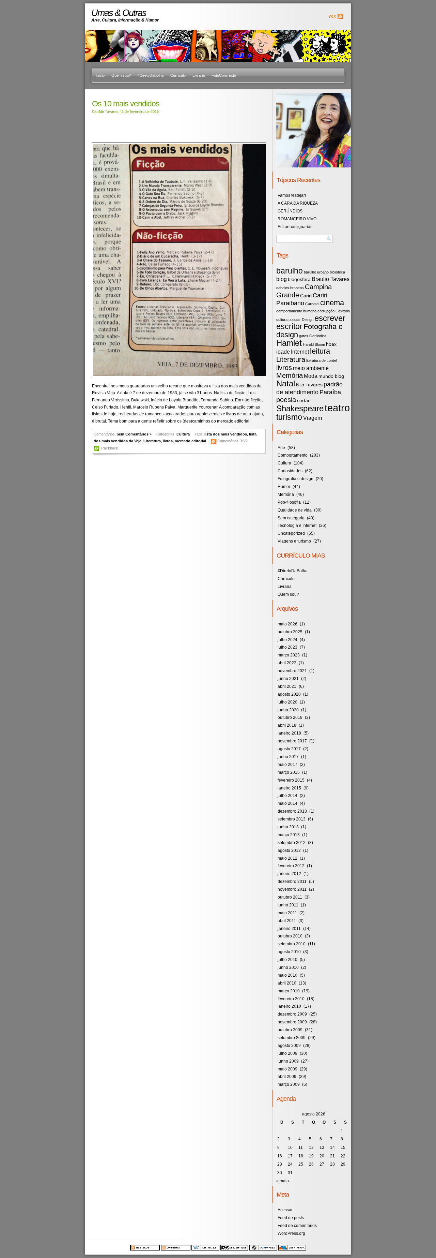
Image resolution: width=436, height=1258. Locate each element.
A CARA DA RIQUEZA (298, 203)
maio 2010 (287, 975)
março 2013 (289, 834)
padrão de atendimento (309, 388)
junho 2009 (288, 1061)
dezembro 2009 (292, 1014)
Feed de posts (291, 1217)
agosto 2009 (289, 1045)
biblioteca (337, 272)
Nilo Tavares (309, 384)
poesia (286, 399)
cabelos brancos (290, 288)
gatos (303, 336)
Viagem (312, 418)
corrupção (325, 311)
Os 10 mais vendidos (125, 103)
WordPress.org (291, 1233)
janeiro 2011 (289, 928)
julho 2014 (287, 795)
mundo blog (331, 376)
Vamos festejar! (292, 195)
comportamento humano (296, 311)
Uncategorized (291, 533)
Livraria (198, 75)
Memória (289, 375)
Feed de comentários (297, 1225)
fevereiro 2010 (291, 998)
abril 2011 (287, 920)
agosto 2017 (289, 748)
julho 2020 (287, 702)
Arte (281, 447)
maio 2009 (287, 1069)
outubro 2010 (290, 936)
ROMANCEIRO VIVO (297, 219)
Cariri (306, 295)
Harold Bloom (314, 344)
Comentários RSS (232, 441)
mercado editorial (190, 441)
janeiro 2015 (289, 788)
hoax (331, 344)
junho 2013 (288, 827)
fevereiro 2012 (291, 865)
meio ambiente (311, 368)
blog (281, 279)
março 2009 (289, 1084)
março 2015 (289, 772)
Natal (285, 383)
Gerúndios (318, 336)
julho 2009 (287, 1053)
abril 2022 (287, 663)
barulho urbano (316, 272)
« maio (282, 1181)
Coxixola (343, 311)
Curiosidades (290, 471)
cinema (332, 302)
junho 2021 (288, 678)
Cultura (183, 434)
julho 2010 (287, 959)
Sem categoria (291, 518)
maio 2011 (287, 913)
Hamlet (289, 342)
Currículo (178, 75)
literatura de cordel (321, 360)
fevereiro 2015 (291, 780)
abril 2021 (287, 686)
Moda (310, 376)
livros (168, 441)
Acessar (285, 1210)
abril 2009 (287, 1076)
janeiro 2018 (289, 733)
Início (100, 75)
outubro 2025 (290, 632)
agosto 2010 (289, 951)
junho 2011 (288, 905)
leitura (320, 351)
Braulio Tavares (330, 279)
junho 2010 (288, 967)
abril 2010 (287, 983)
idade (283, 352)
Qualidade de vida (295, 510)
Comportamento (293, 455)
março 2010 (289, 991)
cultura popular (288, 319)
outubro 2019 (290, 717)
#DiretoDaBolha (151, 75)
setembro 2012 (292, 842)
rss (332, 16)
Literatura (152, 441)
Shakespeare (300, 408)
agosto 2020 (289, 694)
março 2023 (289, 655)
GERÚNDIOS (290, 211)
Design (307, 319)
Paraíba (330, 392)
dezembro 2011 (292, 881)
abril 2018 (287, 725)
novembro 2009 (292, 1022)
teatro (337, 407)
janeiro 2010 (289, 1006)
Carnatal (312, 304)
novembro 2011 (292, 889)
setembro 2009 (292, 1037)
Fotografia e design (309, 330)
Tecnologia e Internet (297, 525)
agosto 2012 (289, 850)
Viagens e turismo (294, 541)
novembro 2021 (292, 670)
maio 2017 (287, 764)
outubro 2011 (290, 897)
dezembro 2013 (292, 811)
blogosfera (299, 279)
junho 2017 (288, 756)
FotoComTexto (224, 75)
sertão (304, 400)
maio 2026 (287, 624)
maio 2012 (287, 858)
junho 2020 (288, 710)
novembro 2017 (292, 741)
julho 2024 (287, 639)
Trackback (109, 448)
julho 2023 (287, 647)
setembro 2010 (292, 944)
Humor (284, 486)
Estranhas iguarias (295, 226)
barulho (289, 270)
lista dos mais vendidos (225, 434)
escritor (289, 326)
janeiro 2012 (289, 873)
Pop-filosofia (289, 502)
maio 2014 (287, 803)
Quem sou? (121, 75)
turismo (289, 417)
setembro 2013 (292, 819)
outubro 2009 (290, 1029)
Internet (300, 352)
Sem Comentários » (134, 434)
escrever (329, 318)
